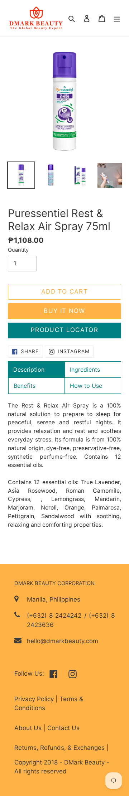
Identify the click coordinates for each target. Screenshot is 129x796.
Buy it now (64, 310)
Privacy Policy (35, 699)
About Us (28, 728)
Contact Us (63, 728)
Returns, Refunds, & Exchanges (60, 747)
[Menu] (116, 18)
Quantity (18, 250)
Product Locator (64, 329)
